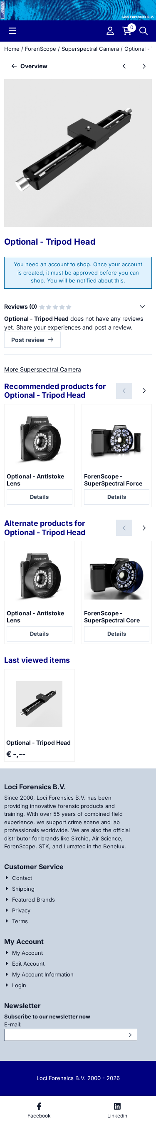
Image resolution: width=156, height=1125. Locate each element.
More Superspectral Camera (42, 369)
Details (39, 496)
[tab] (78, 306)
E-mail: (69, 1024)
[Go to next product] (144, 66)
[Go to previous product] (124, 66)
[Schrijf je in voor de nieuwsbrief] (129, 1035)
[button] (12, 31)
